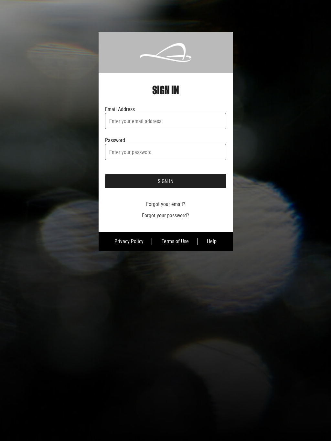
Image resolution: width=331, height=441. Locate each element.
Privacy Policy (129, 241)
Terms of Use (175, 241)
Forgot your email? (165, 204)
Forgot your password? (165, 215)
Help (212, 241)
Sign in (166, 181)
